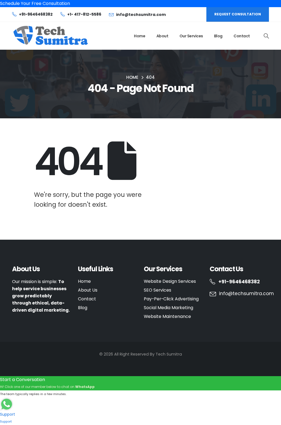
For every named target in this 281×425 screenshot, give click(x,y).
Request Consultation (237, 14)
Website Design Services (170, 281)
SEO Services (157, 290)
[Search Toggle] (266, 36)
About (162, 36)
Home (139, 36)
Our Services (191, 36)
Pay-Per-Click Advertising (171, 299)
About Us (87, 290)
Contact (242, 36)
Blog (218, 36)
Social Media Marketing (168, 307)
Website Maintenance (167, 316)
